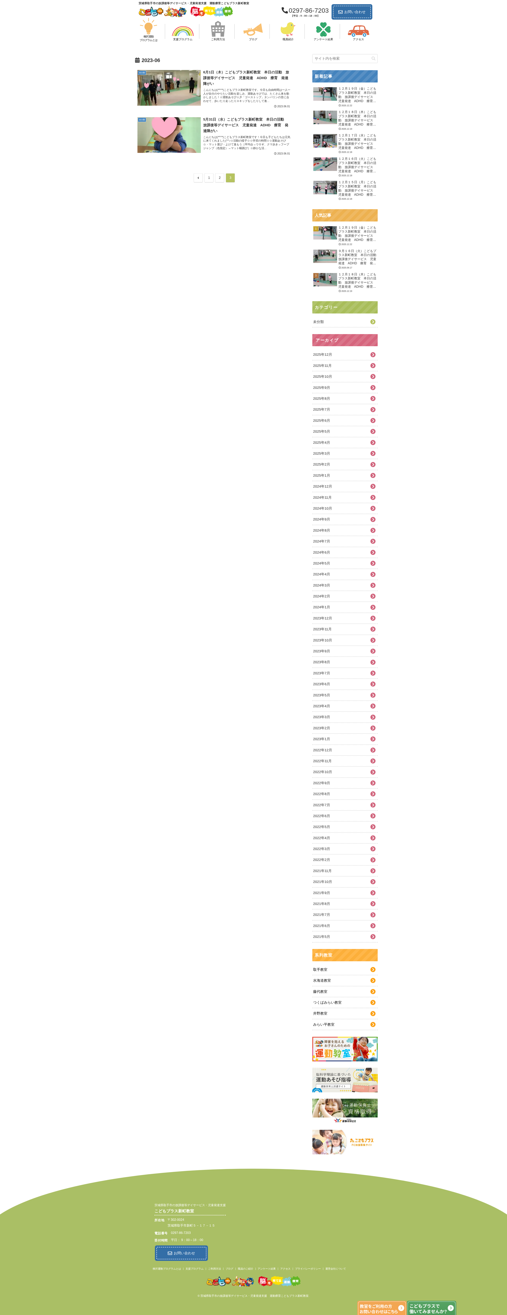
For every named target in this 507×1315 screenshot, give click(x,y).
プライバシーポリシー (308, 1268)
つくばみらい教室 (327, 1002)
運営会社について (335, 1268)
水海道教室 (322, 980)
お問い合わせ (355, 12)
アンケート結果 (267, 1268)
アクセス (285, 1268)
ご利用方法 (214, 1268)
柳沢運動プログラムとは (167, 1268)
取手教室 (320, 970)
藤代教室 (320, 992)
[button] (373, 58)
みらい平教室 (324, 1025)
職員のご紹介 (245, 1268)
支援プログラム (195, 1268)
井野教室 (320, 1013)
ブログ (229, 1268)
